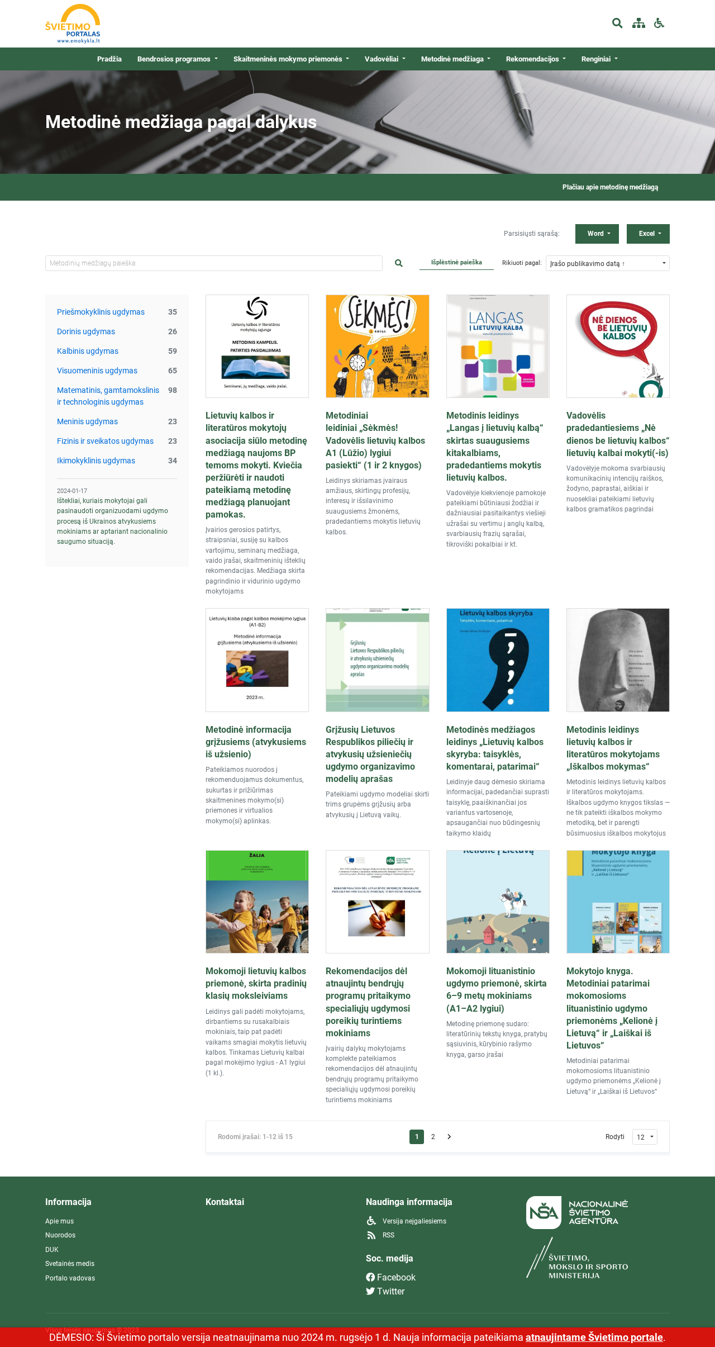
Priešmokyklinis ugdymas (101, 311)
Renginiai (596, 59)
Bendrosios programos (174, 59)
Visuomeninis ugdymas (97, 370)
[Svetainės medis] (638, 24)
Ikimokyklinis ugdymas (96, 460)
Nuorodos (60, 1235)
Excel (647, 234)
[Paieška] (617, 24)
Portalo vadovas (70, 1278)
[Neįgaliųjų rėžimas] (659, 24)
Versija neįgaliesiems (413, 1221)
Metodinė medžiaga (453, 59)
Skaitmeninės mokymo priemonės (288, 59)
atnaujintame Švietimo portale (594, 1337)
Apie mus (59, 1221)
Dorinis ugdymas (86, 331)
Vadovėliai (382, 59)
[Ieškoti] (399, 263)
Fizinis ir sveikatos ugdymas (105, 441)
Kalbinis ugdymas (87, 351)
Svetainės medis (69, 1264)
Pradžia (109, 59)
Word (597, 234)
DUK (52, 1250)
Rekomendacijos (533, 59)
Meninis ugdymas (87, 421)
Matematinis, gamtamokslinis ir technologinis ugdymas (108, 396)
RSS (387, 1235)
